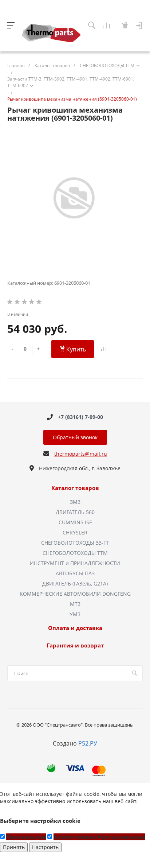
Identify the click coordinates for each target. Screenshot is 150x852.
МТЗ (75, 603)
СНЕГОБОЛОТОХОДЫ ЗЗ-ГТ (75, 542)
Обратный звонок (75, 437)
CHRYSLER (75, 532)
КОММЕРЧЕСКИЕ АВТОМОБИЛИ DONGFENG (75, 593)
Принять (14, 847)
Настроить (45, 847)
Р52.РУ (87, 743)
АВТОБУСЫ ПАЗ (75, 573)
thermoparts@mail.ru (80, 453)
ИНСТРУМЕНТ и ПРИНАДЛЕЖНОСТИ (75, 563)
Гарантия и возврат (75, 645)
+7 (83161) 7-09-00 (80, 416)
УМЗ (75, 614)
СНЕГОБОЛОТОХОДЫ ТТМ (75, 552)
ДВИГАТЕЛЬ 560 (75, 512)
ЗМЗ (75, 501)
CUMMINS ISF (75, 522)
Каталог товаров (75, 488)
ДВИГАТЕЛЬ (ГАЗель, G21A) (75, 583)
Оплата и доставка (75, 628)
